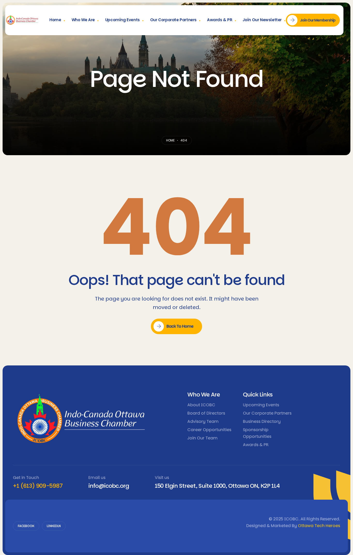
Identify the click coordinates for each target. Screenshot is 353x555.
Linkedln (54, 526)
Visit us (162, 478)
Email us (96, 478)
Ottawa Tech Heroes (319, 526)
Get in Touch (26, 478)
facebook (26, 526)
